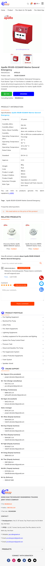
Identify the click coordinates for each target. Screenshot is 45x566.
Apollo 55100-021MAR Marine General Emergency (23, 200)
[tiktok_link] (19, 560)
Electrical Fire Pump (9, 321)
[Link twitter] (29, 560)
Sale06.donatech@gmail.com (14, 464)
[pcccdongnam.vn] (5, 4)
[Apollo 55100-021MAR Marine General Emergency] (15, 59)
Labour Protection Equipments (13, 356)
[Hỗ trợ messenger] (41, 283)
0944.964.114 (9, 428)
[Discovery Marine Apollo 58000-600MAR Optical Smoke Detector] (11, 232)
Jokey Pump (7, 325)
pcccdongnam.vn (14, 534)
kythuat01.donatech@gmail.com (15, 395)
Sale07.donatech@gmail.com (14, 449)
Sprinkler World (8, 363)
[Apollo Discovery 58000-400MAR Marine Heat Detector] (33, 232)
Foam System (7, 359)
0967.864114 (9, 462)
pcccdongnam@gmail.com (13, 386)
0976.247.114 (9, 411)
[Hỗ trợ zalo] (41, 289)
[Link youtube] (35, 560)
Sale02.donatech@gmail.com (14, 431)
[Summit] (40, 263)
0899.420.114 (9, 393)
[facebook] (8, 560)
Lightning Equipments (10, 332)
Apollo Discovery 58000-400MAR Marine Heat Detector (33, 246)
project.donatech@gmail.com (14, 377)
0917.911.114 (9, 384)
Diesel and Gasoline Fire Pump (13, 348)
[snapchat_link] (24, 560)
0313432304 (12, 511)
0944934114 (19, 98)
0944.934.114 (9, 420)
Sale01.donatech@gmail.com (14, 422)
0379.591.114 (9, 471)
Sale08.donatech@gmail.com (14, 473)
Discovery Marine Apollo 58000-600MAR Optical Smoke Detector (11, 246)
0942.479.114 (9, 402)
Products (6, 549)
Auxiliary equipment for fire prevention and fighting (20, 336)
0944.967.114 (9, 437)
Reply (6, 277)
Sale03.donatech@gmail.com (14, 440)
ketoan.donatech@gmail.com (14, 404)
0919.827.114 (9, 446)
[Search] (28, 4)
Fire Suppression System (11, 352)
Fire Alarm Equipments (10, 329)
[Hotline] (41, 278)
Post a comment (22, 304)
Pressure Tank (7, 344)
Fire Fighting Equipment (11, 317)
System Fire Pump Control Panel (13, 340)
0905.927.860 (9, 480)
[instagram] (14, 560)
